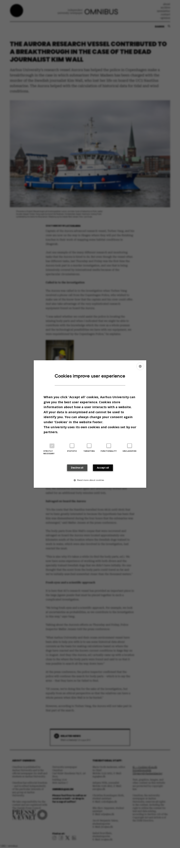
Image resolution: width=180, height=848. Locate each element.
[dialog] (90, 424)
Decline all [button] (77, 467)
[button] (90, 480)
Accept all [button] (103, 467)
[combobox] (140, 366)
